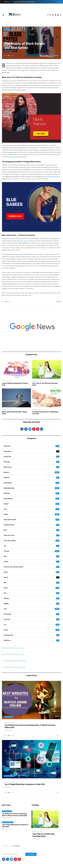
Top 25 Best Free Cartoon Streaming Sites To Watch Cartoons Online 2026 (14, 814)
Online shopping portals (51, 176)
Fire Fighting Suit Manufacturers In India (13, 661)
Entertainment (8, 716)
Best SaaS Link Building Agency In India (13, 654)
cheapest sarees (13, 157)
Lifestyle (8, 29)
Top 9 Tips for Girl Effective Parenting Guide (43, 835)
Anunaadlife (16, 846)
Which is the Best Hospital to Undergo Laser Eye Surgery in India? (29, 1)
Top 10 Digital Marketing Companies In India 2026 (25, 784)
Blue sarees (24, 241)
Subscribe (31, 854)
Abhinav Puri (9, 51)
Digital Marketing (9, 775)
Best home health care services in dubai (13, 648)
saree (9, 81)
